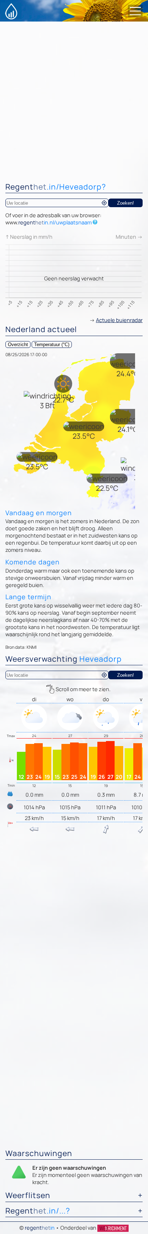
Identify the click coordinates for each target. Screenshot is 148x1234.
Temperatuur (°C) (51, 344)
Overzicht (18, 344)
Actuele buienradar (119, 319)
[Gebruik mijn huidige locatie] (104, 203)
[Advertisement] (74, 99)
